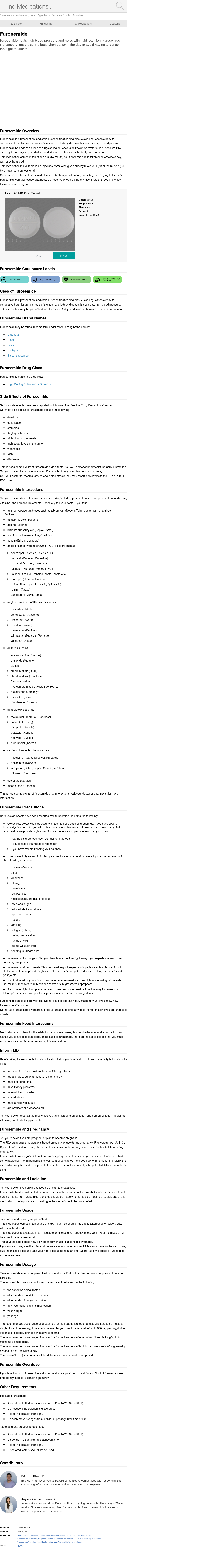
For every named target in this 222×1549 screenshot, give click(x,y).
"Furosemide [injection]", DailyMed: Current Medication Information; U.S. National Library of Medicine (59, 1538)
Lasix (10, 345)
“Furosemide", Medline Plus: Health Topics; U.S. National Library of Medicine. (49, 1541)
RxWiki (20, 1545)
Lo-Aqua (12, 350)
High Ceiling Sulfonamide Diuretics (29, 384)
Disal (10, 340)
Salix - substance (18, 355)
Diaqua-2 (13, 335)
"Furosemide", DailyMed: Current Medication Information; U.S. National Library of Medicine (55, 1535)
